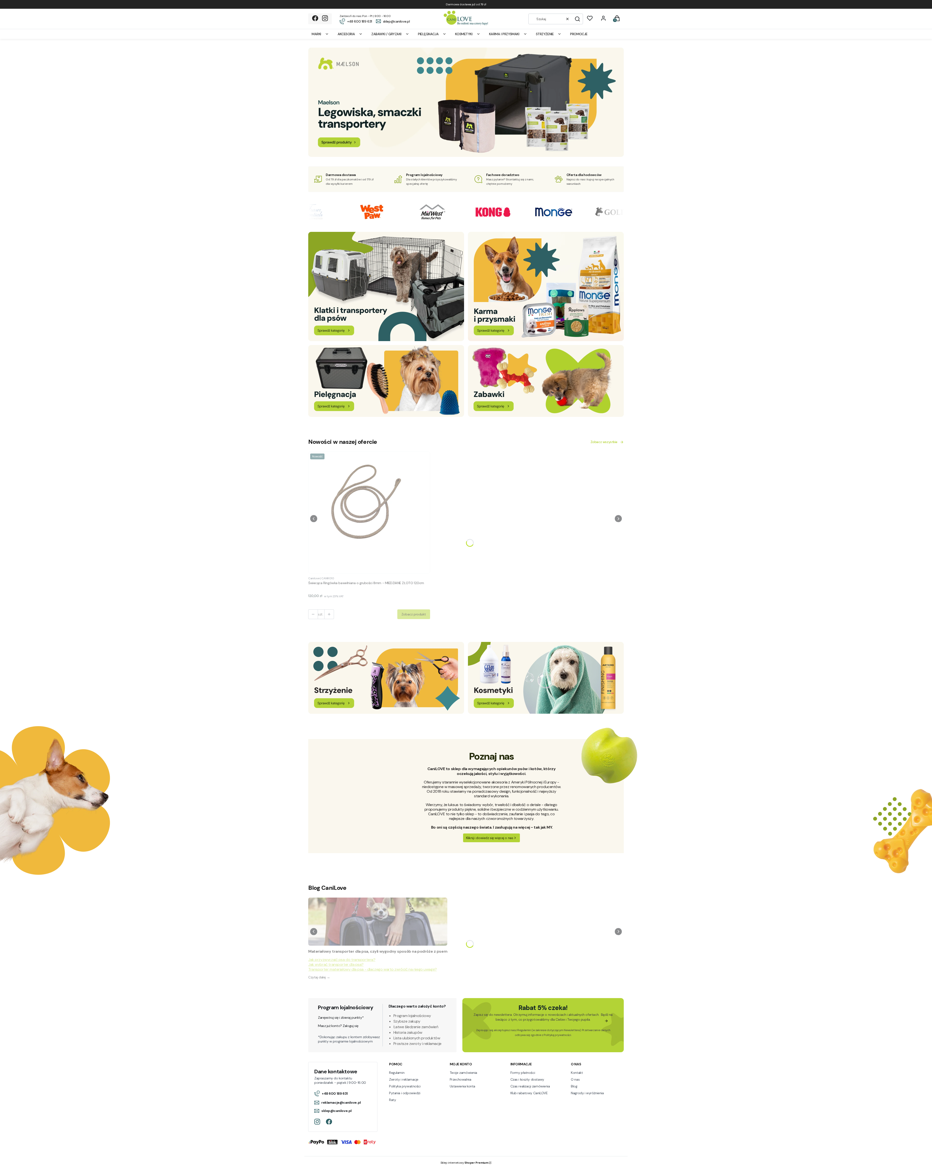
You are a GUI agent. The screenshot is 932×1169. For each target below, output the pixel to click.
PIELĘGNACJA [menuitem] (428, 34)
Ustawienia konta (462, 1086)
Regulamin (524, 1030)
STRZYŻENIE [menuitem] (545, 34)
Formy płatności (522, 1072)
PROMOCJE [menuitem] (579, 34)
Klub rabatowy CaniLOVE (529, 1093)
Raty (392, 1100)
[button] (577, 19)
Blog (574, 1086)
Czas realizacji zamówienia (530, 1086)
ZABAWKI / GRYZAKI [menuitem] (386, 34)
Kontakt (577, 1072)
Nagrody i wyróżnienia (587, 1093)
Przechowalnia (460, 1079)
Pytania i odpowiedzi (404, 1093)
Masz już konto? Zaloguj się (338, 1026)
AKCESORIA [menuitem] (346, 34)
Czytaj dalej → (319, 977)
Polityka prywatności (405, 1086)
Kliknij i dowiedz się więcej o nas (489, 838)
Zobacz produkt (413, 614)
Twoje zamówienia (463, 1072)
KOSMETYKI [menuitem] (463, 34)
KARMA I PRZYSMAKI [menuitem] (504, 34)
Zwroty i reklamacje (403, 1079)
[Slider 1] (466, 155)
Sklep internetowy (464, 1163)
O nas (575, 1079)
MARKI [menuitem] (316, 34)
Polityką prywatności (557, 1035)
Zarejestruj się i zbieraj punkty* (341, 1017)
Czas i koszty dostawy (527, 1079)
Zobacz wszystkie (604, 442)
